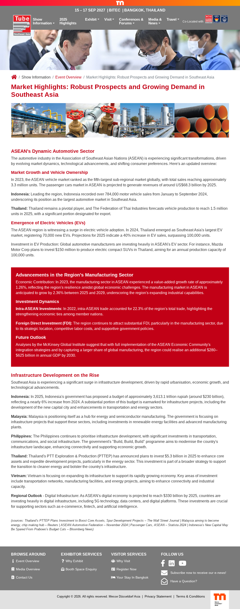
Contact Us (24, 577)
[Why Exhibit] (63, 561)
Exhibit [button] (91, 19)
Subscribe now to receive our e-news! (197, 573)
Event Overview (68, 77)
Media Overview (28, 569)
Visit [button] (108, 19)
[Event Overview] (13, 561)
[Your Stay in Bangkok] (113, 577)
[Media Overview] (12, 569)
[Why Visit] (113, 561)
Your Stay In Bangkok (132, 577)
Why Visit (123, 561)
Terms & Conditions (190, 596)
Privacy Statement (158, 596)
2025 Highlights (68, 21)
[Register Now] (113, 569)
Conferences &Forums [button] (131, 21)
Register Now (126, 569)
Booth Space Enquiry (81, 569)
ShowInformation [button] (42, 21)
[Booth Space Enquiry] (62, 569)
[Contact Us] (12, 577)
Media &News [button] (155, 21)
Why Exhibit (74, 561)
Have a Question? (182, 581)
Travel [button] (171, 19)
